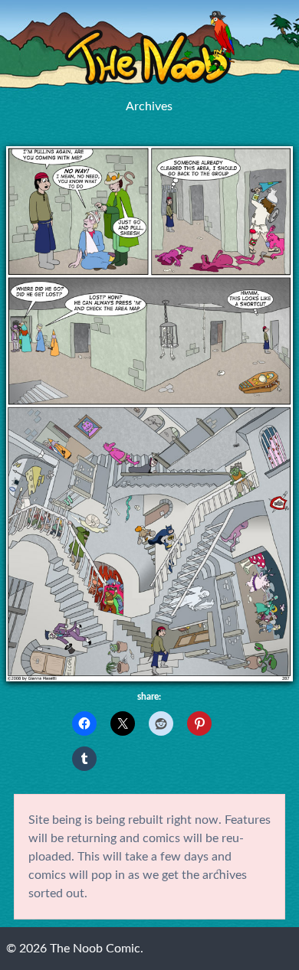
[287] (149, 677)
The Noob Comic (149, 48)
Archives (149, 106)
